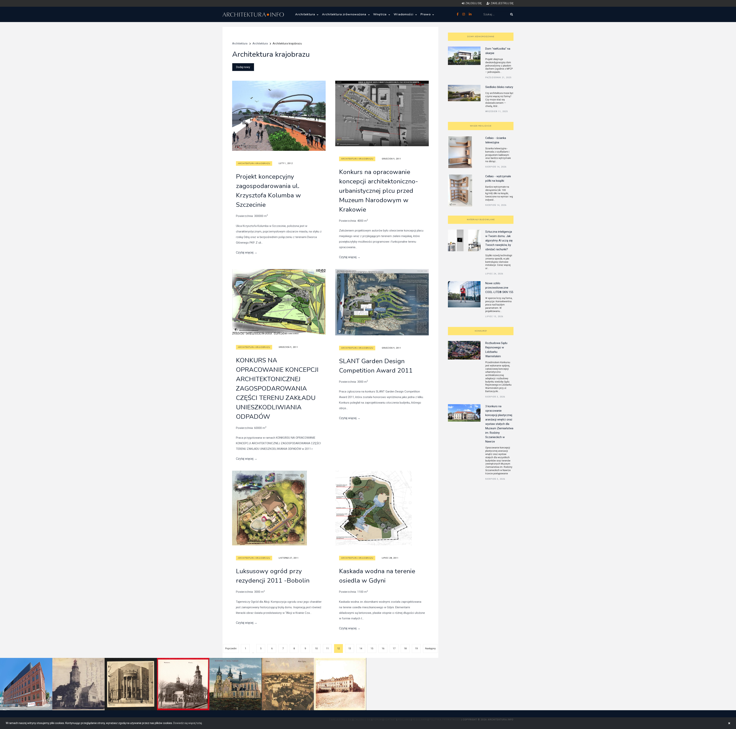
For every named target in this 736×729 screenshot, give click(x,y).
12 (338, 648)
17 (394, 648)
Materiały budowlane (481, 219)
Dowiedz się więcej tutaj (187, 723)
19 (416, 648)
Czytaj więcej (246, 252)
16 (383, 648)
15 (371, 648)
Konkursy (481, 331)
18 (405, 648)
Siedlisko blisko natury (499, 87)
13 (349, 648)
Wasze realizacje (480, 126)
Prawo (426, 14)
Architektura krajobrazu (254, 163)
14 (360, 648)
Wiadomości (404, 14)
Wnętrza (380, 14)
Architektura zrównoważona (344, 14)
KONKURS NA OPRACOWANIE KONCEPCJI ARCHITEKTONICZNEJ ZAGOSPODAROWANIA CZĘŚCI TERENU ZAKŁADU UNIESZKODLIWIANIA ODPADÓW (277, 388)
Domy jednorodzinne (480, 36)
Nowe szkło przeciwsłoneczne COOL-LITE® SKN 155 (499, 288)
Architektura (305, 14)
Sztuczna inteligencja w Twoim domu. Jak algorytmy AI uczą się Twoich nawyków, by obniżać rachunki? (499, 240)
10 (316, 648)
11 (327, 648)
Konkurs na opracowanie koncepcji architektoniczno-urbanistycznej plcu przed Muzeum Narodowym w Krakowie (378, 191)
